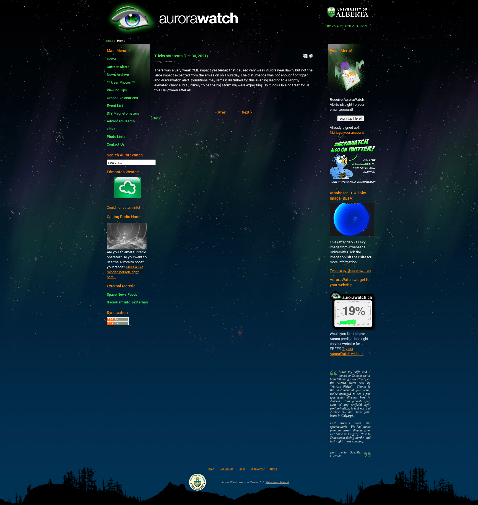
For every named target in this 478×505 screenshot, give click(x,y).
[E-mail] (311, 54)
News (273, 469)
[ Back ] (157, 117)
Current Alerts (118, 66)
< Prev (220, 112)
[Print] (305, 54)
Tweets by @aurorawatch (350, 270)
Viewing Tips (117, 89)
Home (109, 41)
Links (111, 128)
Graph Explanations (122, 97)
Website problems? (277, 482)
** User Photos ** (121, 82)
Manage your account (347, 132)
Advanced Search (121, 120)
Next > (247, 112)
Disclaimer (257, 469)
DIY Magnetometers (123, 113)
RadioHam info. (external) (126, 302)
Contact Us (116, 144)
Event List (115, 105)
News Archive (118, 74)
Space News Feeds (122, 294)
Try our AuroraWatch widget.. (346, 351)
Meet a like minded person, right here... (125, 271)
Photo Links (116, 136)
